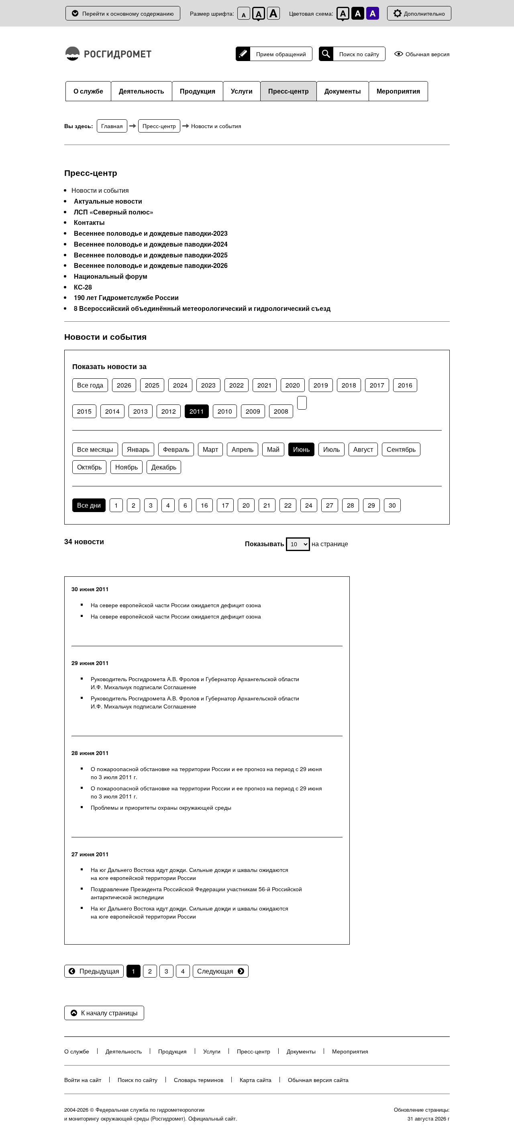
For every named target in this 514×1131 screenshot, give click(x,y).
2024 (180, 385)
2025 (152, 385)
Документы (342, 91)
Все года (90, 385)
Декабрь (163, 467)
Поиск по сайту (359, 54)
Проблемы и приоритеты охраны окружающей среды (161, 807)
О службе (88, 91)
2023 (208, 385)
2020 (293, 385)
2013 (140, 411)
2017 (377, 385)
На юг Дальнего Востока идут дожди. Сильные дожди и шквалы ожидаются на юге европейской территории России (189, 874)
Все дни (89, 505)
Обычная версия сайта (318, 1080)
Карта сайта (255, 1080)
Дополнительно (424, 13)
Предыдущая (99, 971)
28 (350, 505)
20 (246, 505)
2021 (264, 385)
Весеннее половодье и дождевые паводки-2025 (151, 255)
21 (267, 505)
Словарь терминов (198, 1080)
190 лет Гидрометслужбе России (126, 297)
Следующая (215, 971)
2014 (112, 411)
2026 (124, 385)
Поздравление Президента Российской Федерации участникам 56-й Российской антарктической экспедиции (196, 893)
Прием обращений (281, 54)
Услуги (242, 91)
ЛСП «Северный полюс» (113, 212)
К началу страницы (109, 1012)
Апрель (242, 449)
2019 (321, 385)
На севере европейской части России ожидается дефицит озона (176, 605)
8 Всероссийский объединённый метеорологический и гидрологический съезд (202, 308)
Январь (138, 449)
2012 (168, 411)
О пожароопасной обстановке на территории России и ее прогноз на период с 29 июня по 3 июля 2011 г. (206, 773)
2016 (405, 385)
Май (273, 449)
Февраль (176, 449)
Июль (331, 449)
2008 (281, 411)
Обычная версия (428, 54)
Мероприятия (398, 91)
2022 (236, 385)
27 (329, 505)
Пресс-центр (288, 91)
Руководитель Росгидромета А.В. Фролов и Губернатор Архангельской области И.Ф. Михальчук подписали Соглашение (195, 683)
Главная (112, 126)
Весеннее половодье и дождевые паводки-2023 (151, 233)
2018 (349, 385)
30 (392, 505)
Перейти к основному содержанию (128, 13)
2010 (225, 411)
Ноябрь (126, 467)
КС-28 (83, 287)
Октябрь (89, 467)
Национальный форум (110, 276)
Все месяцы (95, 449)
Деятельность (141, 91)
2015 (84, 411)
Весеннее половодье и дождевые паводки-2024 (151, 244)
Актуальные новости (108, 201)
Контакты (89, 222)
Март (210, 449)
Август (363, 449)
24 (308, 505)
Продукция (197, 91)
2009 (253, 411)
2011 (197, 411)
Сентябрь (401, 449)
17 (225, 505)
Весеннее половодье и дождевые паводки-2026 (151, 265)
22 (288, 505)
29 (371, 505)
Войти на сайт (82, 1080)
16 (204, 505)
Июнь (301, 449)
